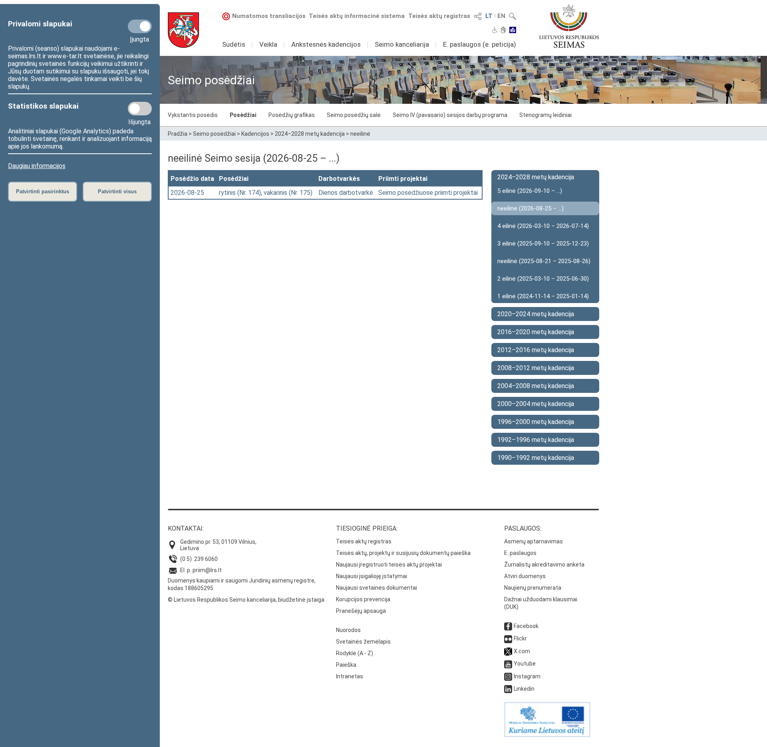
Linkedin (524, 689)
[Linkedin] (508, 689)
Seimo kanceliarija (402, 44)
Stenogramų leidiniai (545, 115)
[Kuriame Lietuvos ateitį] (547, 735)
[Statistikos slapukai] (140, 108)
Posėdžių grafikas (291, 115)
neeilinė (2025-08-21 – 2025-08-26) (543, 261)
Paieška (346, 665)
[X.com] (508, 651)
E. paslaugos (520, 553)
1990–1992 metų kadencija (535, 458)
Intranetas (349, 676)
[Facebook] (508, 626)
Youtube (525, 663)
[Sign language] (503, 31)
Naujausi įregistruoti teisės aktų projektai (389, 564)
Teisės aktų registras (439, 16)
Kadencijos (255, 134)
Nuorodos (348, 630)
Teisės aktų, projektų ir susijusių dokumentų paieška (403, 553)
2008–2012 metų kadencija (535, 368)
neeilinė (360, 134)
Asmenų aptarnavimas (533, 541)
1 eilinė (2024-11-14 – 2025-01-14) (543, 296)
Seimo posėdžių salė (354, 115)
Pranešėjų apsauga (361, 611)
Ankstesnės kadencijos (326, 44)
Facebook (526, 626)
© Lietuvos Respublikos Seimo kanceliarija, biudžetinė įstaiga (246, 599)
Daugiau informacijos (37, 166)
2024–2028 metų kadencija (310, 134)
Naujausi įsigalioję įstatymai (371, 576)
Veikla (268, 44)
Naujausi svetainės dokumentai (376, 588)
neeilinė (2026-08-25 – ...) (530, 208)
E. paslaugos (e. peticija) (479, 44)
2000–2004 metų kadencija (535, 404)
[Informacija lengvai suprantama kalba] (512, 31)
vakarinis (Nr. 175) (288, 192)
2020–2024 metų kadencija (535, 314)
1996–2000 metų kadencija (535, 422)
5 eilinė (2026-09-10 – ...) (529, 190)
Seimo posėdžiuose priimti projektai (428, 192)
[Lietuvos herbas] (183, 30)
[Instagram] (508, 676)
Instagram (527, 676)
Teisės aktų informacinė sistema (357, 16)
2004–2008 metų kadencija (535, 386)
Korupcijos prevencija (363, 599)
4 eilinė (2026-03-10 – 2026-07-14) (543, 226)
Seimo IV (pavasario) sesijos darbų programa (450, 115)
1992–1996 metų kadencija (535, 440)
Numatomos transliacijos (269, 16)
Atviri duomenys (525, 576)
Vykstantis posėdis (193, 115)
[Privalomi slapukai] (140, 26)
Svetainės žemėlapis (363, 641)
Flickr (520, 638)
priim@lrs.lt (207, 570)
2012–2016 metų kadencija (535, 350)
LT (489, 16)
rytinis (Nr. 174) (240, 192)
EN (501, 16)
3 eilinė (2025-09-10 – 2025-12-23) (543, 243)
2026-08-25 (187, 192)
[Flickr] (508, 638)
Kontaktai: (186, 528)
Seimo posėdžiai (214, 134)
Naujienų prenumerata (532, 588)
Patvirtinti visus (117, 191)
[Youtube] (508, 663)
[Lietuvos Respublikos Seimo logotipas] (569, 26)
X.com (522, 651)
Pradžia (177, 134)
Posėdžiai (243, 115)
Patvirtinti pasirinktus (42, 191)
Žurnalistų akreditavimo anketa (544, 564)
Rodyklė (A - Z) (354, 653)
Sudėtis (233, 44)
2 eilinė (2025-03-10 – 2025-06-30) (543, 278)
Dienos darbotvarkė (345, 192)
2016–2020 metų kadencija (535, 332)
